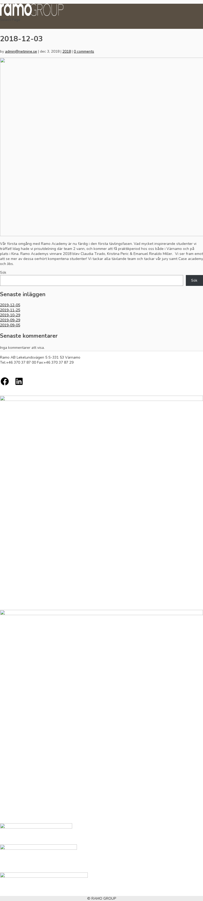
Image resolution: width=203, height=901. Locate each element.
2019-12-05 (10, 305)
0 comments (84, 51)
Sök (3, 272)
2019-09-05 (10, 325)
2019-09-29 (10, 320)
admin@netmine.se (21, 51)
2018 (66, 51)
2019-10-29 (10, 315)
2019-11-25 (10, 310)
